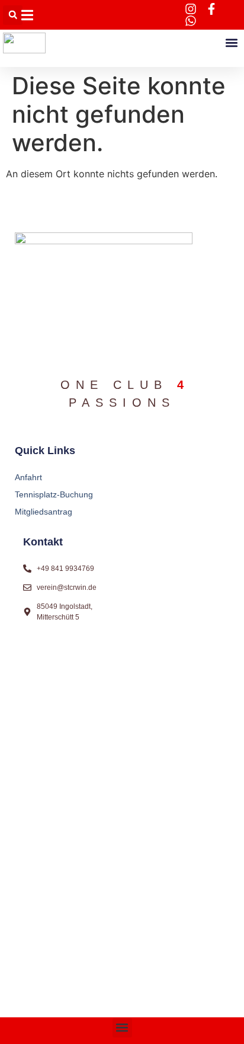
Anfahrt (28, 477)
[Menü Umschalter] (27, 15)
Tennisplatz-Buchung (54, 494)
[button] (13, 15)
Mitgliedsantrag (43, 511)
